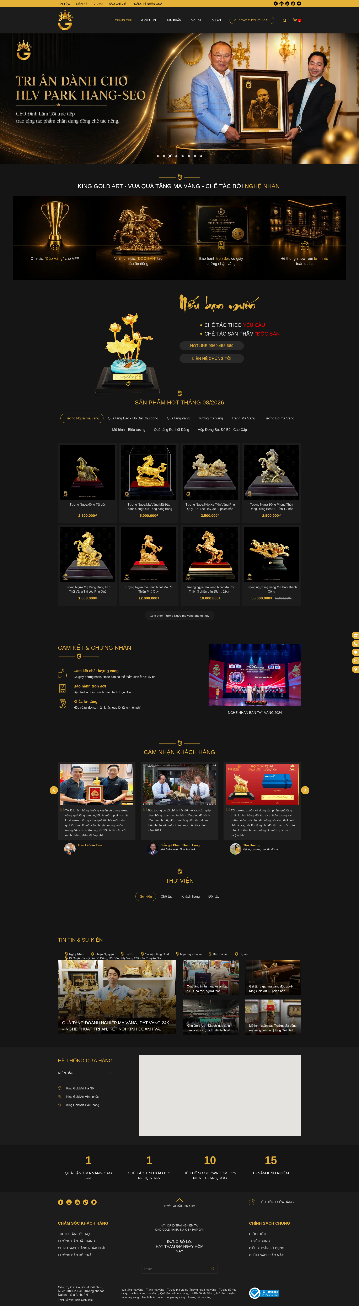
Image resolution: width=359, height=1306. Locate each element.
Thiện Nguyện (104, 954)
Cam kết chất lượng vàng (96, 671)
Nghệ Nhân (76, 954)
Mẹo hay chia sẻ (191, 954)
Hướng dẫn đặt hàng (76, 1241)
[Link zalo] (281, 3)
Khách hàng (190, 896)
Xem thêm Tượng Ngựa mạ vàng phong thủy (179, 615)
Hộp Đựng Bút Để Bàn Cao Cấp (222, 430)
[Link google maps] (299, 3)
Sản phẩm (173, 20)
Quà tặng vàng (178, 418)
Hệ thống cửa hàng (276, 1202)
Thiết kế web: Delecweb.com (75, 1299)
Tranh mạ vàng (155, 1289)
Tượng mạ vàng (210, 418)
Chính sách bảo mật (266, 1255)
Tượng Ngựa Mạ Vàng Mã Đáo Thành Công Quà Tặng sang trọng (149, 507)
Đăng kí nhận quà (148, 3)
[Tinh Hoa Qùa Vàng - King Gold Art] (66, 20)
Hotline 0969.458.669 (212, 345)
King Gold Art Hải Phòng (82, 1105)
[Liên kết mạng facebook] (356, 652)
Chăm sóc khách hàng (83, 1223)
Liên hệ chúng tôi (211, 358)
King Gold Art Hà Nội (80, 1088)
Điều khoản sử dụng (266, 1248)
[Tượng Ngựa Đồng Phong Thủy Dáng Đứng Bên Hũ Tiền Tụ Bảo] (271, 472)
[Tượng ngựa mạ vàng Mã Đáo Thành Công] (271, 554)
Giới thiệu (149, 20)
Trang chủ (123, 20)
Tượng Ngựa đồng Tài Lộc (88, 504)
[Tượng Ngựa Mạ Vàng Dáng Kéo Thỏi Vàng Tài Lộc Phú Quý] (87, 554)
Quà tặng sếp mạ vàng (174, 1293)
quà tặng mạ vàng (132, 1289)
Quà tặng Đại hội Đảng (171, 430)
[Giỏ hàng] (295, 20)
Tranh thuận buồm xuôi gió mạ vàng (163, 1297)
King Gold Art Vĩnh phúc (82, 1096)
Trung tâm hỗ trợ (74, 1234)
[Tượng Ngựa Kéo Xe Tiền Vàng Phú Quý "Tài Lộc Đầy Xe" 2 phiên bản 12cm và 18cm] (210, 472)
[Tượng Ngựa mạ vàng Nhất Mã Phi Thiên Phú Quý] (148, 554)
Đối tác (213, 896)
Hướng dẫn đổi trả (74, 1255)
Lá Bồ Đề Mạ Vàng (202, 1293)
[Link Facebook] (276, 3)
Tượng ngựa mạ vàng (202, 1289)
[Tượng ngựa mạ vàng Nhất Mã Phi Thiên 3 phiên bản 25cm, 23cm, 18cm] (210, 554)
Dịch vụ (196, 20)
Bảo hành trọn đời (90, 686)
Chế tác (167, 896)
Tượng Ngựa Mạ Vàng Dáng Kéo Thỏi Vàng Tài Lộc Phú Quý (87, 589)
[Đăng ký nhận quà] (356, 635)
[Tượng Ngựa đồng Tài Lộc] (87, 472)
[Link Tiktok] (293, 3)
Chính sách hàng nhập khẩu (82, 1248)
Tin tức (129, 954)
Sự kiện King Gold (157, 954)
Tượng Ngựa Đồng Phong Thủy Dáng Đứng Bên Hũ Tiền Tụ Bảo (271, 507)
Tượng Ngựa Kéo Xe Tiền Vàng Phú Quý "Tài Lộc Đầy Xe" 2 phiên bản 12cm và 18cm (210, 507)
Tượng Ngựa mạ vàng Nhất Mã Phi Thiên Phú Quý (149, 589)
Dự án (216, 20)
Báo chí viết (220, 954)
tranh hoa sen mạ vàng (143, 1293)
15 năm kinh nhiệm (270, 1173)
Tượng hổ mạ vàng (199, 1297)
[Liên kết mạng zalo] (356, 661)
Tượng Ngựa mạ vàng (82, 418)
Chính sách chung (269, 1223)
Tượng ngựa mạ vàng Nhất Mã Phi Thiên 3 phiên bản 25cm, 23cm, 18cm (210, 589)
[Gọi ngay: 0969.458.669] (356, 644)
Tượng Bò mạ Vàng (279, 418)
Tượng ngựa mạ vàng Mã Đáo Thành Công (271, 589)
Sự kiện (146, 896)
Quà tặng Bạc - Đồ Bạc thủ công (133, 418)
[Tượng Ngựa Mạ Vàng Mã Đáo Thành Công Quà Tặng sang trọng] (148, 472)
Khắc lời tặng (85, 702)
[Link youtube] (287, 3)
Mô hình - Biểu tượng (128, 430)
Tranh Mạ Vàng (243, 418)
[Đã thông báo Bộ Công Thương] (275, 1294)
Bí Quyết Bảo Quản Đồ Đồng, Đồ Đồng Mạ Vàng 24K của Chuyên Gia (115, 958)
